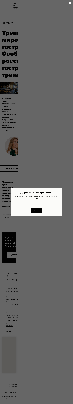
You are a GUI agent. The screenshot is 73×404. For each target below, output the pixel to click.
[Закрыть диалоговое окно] (70, 3)
